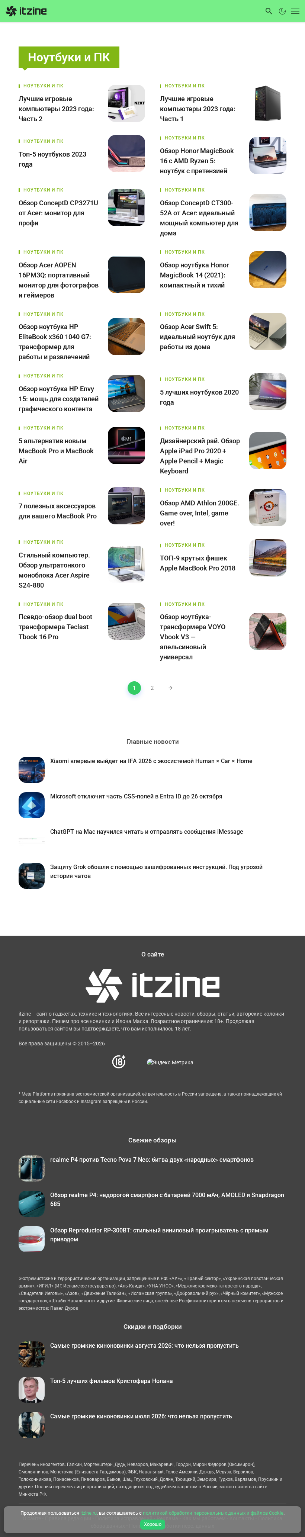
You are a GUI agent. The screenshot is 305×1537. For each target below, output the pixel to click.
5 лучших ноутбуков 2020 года (199, 397)
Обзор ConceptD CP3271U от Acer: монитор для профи (58, 213)
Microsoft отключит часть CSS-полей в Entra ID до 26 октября (136, 796)
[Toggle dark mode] (282, 11)
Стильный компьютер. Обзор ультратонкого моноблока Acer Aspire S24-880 (54, 570)
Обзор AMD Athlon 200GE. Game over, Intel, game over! (199, 513)
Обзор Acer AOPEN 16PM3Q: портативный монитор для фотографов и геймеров (59, 280)
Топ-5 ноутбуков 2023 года (52, 159)
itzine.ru (88, 1513)
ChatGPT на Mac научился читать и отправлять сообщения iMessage (146, 831)
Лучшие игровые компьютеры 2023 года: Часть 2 (56, 109)
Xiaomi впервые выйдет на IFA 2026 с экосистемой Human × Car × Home (151, 761)
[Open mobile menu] (293, 11)
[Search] (269, 11)
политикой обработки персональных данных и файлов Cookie (213, 1513)
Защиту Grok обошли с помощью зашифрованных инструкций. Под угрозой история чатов (156, 872)
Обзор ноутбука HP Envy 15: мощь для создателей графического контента (59, 399)
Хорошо (152, 1524)
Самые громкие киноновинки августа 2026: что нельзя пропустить (144, 1345)
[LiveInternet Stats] (136, 1062)
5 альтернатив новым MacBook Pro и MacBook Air (56, 451)
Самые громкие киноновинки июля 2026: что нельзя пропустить (141, 1416)
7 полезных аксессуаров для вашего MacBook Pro (58, 511)
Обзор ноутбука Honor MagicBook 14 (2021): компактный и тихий (194, 275)
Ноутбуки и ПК (43, 86)
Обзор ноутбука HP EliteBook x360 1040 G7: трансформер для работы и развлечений (55, 342)
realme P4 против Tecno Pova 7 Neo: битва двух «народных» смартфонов (152, 1159)
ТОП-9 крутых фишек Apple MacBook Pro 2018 (197, 563)
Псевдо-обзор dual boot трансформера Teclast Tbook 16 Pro (55, 627)
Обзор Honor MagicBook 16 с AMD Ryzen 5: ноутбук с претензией (197, 161)
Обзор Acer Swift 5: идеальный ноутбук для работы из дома (197, 337)
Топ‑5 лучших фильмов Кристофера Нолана (111, 1381)
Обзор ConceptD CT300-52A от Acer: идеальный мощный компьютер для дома (199, 218)
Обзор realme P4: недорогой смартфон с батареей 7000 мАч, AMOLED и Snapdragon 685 (167, 1200)
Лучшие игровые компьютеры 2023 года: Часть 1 (197, 109)
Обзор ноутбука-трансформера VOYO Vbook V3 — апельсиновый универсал (192, 637)
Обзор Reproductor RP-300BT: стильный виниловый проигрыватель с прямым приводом (159, 1235)
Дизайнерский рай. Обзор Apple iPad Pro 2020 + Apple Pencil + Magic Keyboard (200, 456)
